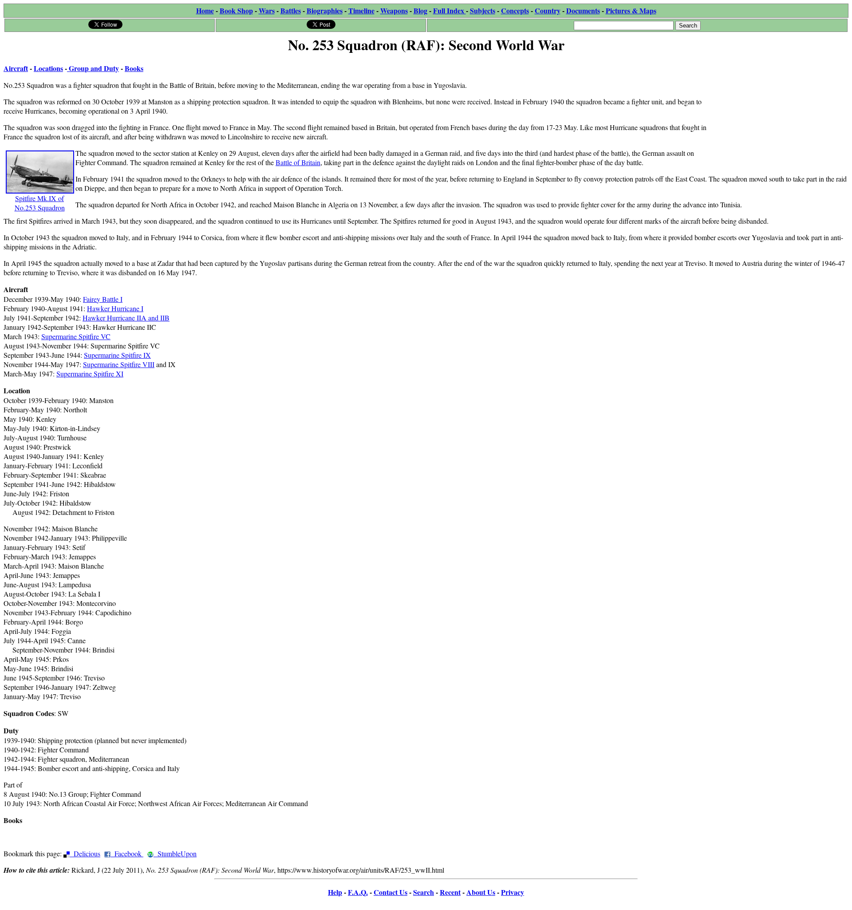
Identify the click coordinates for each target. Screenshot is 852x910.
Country (547, 10)
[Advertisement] (781, 111)
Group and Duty (93, 68)
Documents (583, 10)
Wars (267, 10)
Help (335, 892)
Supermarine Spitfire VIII (118, 364)
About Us (480, 892)
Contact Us (390, 892)
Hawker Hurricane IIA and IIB (126, 317)
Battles (290, 10)
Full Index (449, 10)
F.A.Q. (358, 892)
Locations (48, 68)
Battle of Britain (298, 162)
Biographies (325, 10)
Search (423, 892)
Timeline (361, 10)
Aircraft (16, 68)
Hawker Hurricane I (115, 308)
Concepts (515, 10)
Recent (450, 892)
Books (134, 68)
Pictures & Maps (631, 10)
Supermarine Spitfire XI (89, 373)
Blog (420, 10)
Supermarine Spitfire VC (75, 336)
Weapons (394, 10)
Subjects (482, 10)
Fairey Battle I (102, 299)
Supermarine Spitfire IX (117, 355)
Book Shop (236, 10)
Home (205, 10)
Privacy (512, 892)
